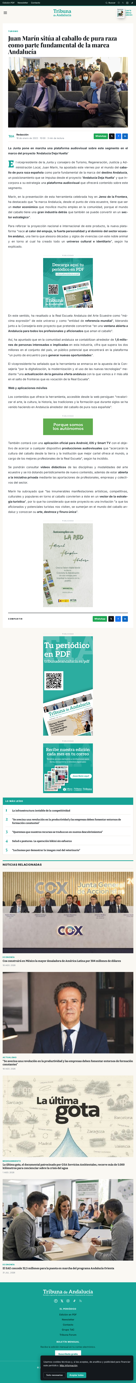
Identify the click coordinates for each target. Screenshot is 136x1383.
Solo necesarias (54, 1375)
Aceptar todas (76, 1375)
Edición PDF (9, 2)
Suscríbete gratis (68, 1354)
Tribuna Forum (68, 1334)
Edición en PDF (68, 1314)
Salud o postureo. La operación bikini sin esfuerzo (42, 841)
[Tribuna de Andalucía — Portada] (62, 12)
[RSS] (80, 1300)
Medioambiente (12, 1161)
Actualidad (10, 1057)
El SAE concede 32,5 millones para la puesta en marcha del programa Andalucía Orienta (58, 1268)
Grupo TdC (68, 1329)
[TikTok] (132, 3)
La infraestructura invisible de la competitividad (41, 810)
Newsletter (23, 2)
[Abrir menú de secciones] (5, 12)
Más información (68, 1365)
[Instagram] (127, 3)
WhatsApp (100, 136)
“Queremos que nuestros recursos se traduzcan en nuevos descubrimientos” (57, 832)
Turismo (13, 31)
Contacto (35, 2)
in (125, 136)
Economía (9, 957)
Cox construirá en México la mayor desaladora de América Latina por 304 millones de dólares (62, 961)
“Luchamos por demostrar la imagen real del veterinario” (46, 850)
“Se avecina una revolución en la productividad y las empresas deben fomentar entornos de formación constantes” (66, 821)
